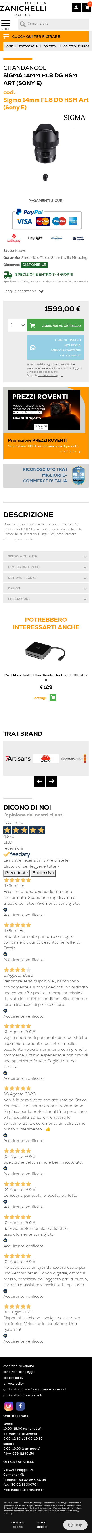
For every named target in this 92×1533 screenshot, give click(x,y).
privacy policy (13, 1383)
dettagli (40, 698)
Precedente (16, 873)
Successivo (43, 873)
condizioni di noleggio (50, 376)
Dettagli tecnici (22, 578)
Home (8, 46)
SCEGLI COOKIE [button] (42, 1524)
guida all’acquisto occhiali (22, 1395)
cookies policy (13, 1378)
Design (14, 588)
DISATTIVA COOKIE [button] (17, 1524)
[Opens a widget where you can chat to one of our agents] (75, 1525)
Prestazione (19, 599)
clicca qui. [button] (9, 1514)
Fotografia (28, 46)
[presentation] (39, 781)
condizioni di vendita (18, 1366)
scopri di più (68, 451)
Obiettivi (50, 46)
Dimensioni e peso (24, 567)
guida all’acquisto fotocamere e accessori (34, 1389)
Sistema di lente (22, 556)
